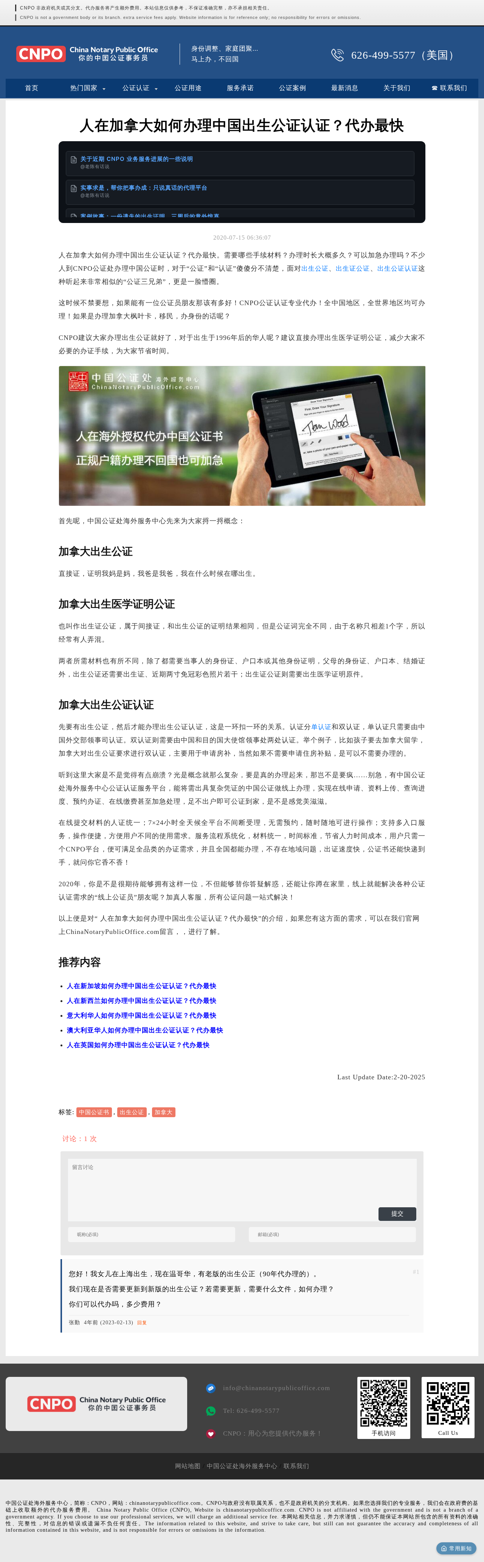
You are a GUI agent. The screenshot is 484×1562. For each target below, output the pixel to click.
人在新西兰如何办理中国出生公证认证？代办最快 (142, 1000)
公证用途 (188, 88)
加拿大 (164, 1112)
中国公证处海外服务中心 (242, 1466)
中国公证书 (94, 1112)
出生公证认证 (397, 268)
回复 (142, 1322)
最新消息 (344, 88)
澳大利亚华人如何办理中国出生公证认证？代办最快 (145, 1030)
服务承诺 (240, 88)
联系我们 (296, 1466)
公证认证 (136, 88)
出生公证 (315, 268)
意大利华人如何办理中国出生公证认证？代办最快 (142, 1015)
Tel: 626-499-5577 (251, 1410)
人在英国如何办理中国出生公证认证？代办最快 (138, 1045)
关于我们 (397, 88)
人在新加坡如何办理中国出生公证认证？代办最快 (142, 986)
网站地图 (188, 1466)
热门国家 (84, 88)
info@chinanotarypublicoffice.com (271, 1388)
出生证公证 (353, 268)
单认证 (321, 727)
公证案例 (292, 88)
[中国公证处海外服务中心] (87, 54)
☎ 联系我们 (449, 88)
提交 (397, 1213)
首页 (32, 88)
